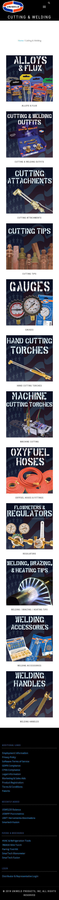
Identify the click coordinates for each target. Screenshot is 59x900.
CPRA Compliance (11, 769)
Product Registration (12, 782)
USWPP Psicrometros (13, 813)
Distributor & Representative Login (20, 876)
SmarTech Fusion (11, 857)
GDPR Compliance (11, 765)
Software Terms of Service (15, 761)
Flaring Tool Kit (10, 849)
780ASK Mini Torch (12, 844)
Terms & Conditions (12, 786)
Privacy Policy (9, 757)
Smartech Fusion (10, 822)
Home (20, 40)
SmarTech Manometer (13, 853)
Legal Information (11, 774)
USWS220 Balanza (11, 809)
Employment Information (15, 753)
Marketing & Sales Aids (14, 778)
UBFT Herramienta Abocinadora (18, 818)
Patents (6, 790)
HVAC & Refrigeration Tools (16, 840)
